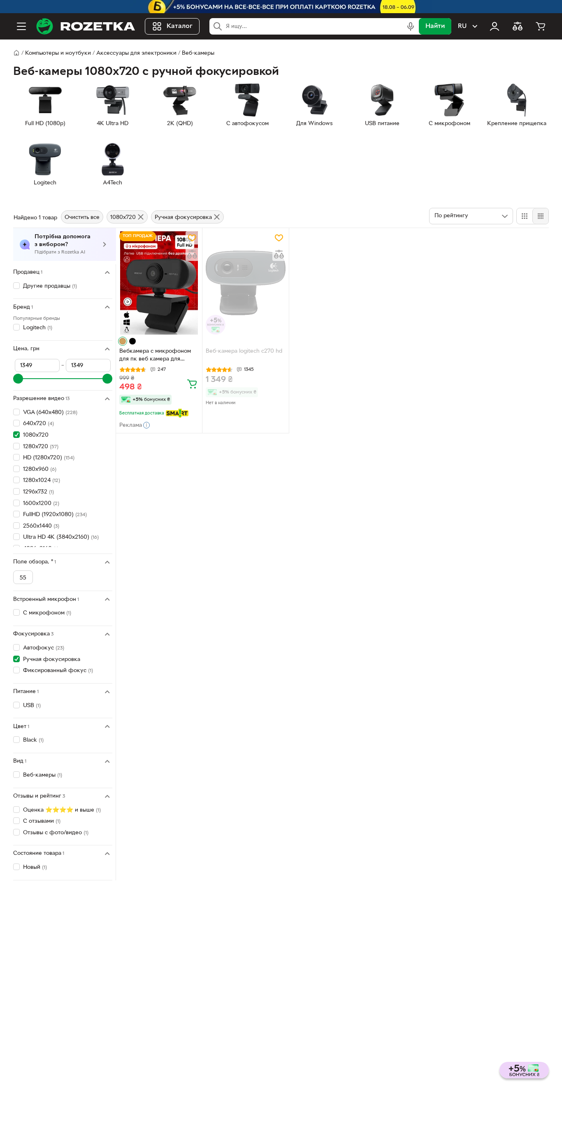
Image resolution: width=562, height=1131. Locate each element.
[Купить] (192, 383)
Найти (435, 26)
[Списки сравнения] (517, 26)
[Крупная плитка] (524, 216)
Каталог (180, 26)
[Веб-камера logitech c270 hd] (245, 283)
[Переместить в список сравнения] (192, 254)
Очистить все (82, 217)
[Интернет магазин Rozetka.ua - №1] (85, 26)
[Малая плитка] (540, 216)
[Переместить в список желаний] (192, 237)
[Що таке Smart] (177, 413)
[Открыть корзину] (540, 26)
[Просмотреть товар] (122, 341)
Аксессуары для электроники (136, 53)
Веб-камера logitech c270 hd (244, 351)
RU (462, 26)
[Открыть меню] (21, 26)
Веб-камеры (198, 53)
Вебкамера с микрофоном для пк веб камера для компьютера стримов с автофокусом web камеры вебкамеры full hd (155, 356)
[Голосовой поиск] (410, 26)
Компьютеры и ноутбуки (58, 53)
